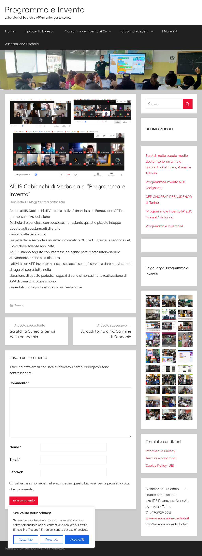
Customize (26, 539)
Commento (19, 383)
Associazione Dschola (22, 44)
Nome (15, 447)
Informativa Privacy (160, 451)
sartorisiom (57, 202)
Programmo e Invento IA (164, 226)
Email (14, 460)
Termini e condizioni (161, 458)
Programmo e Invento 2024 (85, 31)
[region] (51, 527)
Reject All (51, 539)
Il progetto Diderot (39, 31)
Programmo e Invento (45, 9)
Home (10, 31)
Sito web (16, 472)
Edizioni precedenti (134, 31)
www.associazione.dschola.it (167, 518)
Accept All (77, 539)
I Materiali (170, 31)
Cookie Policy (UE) (160, 465)
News (19, 305)
